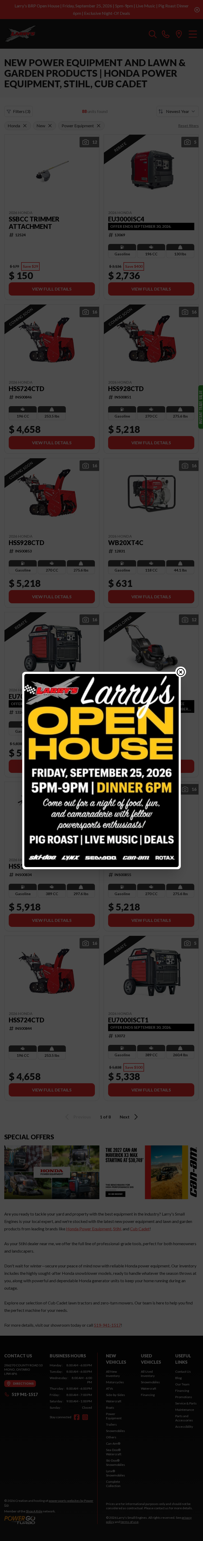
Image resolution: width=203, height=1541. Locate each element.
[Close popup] (180, 672)
